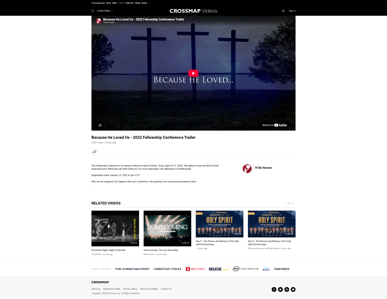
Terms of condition (149, 289)
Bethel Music (149, 254)
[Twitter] (280, 289)
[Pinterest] (107, 160)
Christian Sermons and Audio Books (264, 248)
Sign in (292, 11)
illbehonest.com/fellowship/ (178, 169)
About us (95, 289)
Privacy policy (130, 289)
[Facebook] (95, 160)
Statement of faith (111, 289)
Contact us (166, 289)
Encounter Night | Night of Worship (108, 250)
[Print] (120, 160)
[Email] (114, 160)
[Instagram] (286, 289)
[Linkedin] (101, 160)
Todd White (96, 254)
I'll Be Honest (263, 167)
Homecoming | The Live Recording (161, 250)
